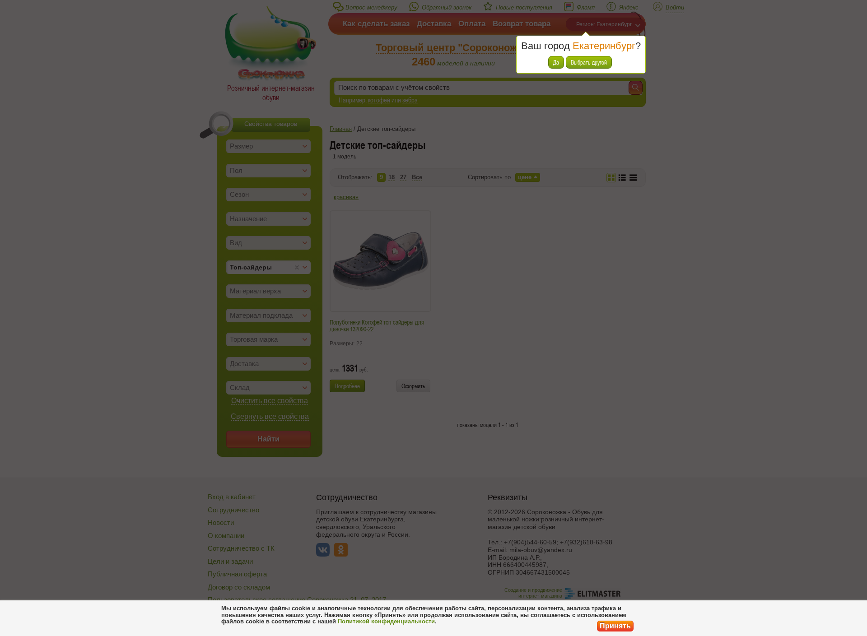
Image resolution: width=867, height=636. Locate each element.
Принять (615, 626)
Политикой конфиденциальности (386, 621)
